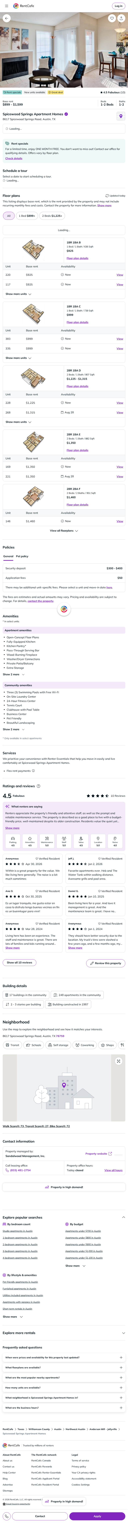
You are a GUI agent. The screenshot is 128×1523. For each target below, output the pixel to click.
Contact (40, 1516)
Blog (5, 1478)
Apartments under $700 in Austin (83, 1231)
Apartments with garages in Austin (21, 1302)
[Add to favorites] (112, 18)
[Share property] (121, 18)
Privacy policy (79, 1466)
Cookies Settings (81, 1484)
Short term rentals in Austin (17, 1308)
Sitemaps (8, 1490)
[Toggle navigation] (7, 6)
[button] (64, 50)
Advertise (8, 1484)
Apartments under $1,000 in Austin (84, 1251)
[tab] (27, 216)
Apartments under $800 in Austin (83, 1237)
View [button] (120, 274)
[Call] (7, 1516)
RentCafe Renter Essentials (46, 1472)
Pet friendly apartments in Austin (20, 1281)
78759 (60, 1036)
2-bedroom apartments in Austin (20, 1244)
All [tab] (8, 215)
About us (7, 1460)
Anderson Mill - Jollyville (103, 1429)
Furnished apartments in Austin (19, 1288)
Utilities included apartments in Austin (23, 1295)
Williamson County (39, 1429)
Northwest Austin (75, 1429)
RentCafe (8, 1429)
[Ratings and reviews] (38, 786)
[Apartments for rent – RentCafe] (23, 6)
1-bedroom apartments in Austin (20, 1237)
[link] (118, 6)
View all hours (113, 1170)
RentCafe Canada (41, 1460)
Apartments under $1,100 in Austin (84, 1257)
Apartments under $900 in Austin (83, 1244)
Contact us (8, 1466)
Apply (97, 1516)
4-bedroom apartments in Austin (20, 1257)
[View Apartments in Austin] (7, 18)
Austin (57, 1429)
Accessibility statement (84, 1478)
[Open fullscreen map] (119, 1061)
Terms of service (80, 1460)
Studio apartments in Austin (17, 1231)
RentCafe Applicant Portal (45, 1478)
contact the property (41, 601)
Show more (12, 828)
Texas (21, 1429)
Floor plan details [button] (77, 258)
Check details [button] (13, 158)
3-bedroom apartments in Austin (20, 1251)
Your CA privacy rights (83, 1472)
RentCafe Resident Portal (45, 1484)
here (109, 587)
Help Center (9, 1472)
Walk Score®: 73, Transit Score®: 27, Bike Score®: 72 (36, 1126)
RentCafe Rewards (41, 1466)
